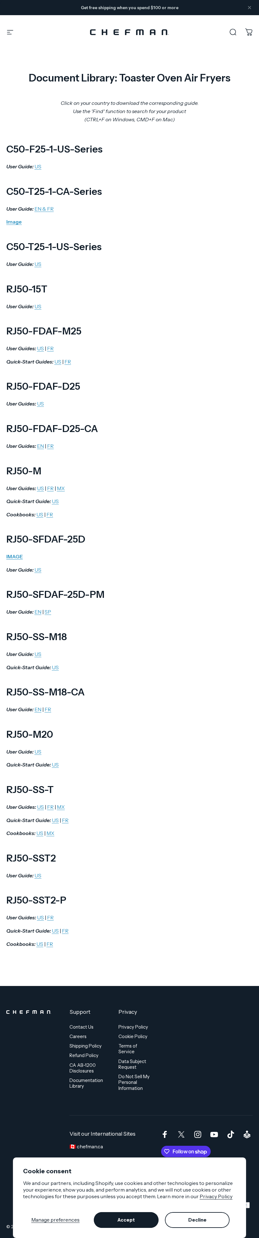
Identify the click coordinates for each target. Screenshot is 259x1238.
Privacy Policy (216, 1196)
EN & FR (44, 209)
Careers (78, 1036)
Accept (126, 1220)
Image (14, 222)
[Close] (249, 8)
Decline (197, 1220)
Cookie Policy (133, 1036)
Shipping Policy (85, 1046)
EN (40, 446)
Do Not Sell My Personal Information (134, 1082)
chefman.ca (90, 1146)
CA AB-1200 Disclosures (82, 1068)
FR (50, 348)
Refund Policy (84, 1055)
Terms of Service (127, 1049)
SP (48, 612)
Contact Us (81, 1027)
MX (61, 488)
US (37, 166)
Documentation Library (86, 1083)
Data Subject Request (132, 1064)
